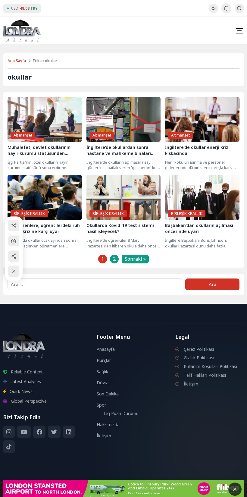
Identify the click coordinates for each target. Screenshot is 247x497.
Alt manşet (23, 135)
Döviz (102, 382)
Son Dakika (108, 394)
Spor (101, 405)
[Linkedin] (69, 432)
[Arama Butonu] (239, 8)
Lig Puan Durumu (121, 413)
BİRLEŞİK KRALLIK (29, 213)
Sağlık (102, 371)
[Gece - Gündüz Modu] (213, 11)
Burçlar (104, 360)
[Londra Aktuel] (22, 30)
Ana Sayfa (17, 60)
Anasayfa (106, 349)
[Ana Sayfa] (13, 241)
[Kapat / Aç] (13, 271)
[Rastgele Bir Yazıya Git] (13, 225)
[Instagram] (9, 432)
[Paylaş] (13, 256)
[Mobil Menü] (239, 31)
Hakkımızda (108, 424)
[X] (54, 432)
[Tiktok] (9, 446)
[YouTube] (23, 432)
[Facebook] (39, 432)
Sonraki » (135, 259)
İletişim (104, 436)
